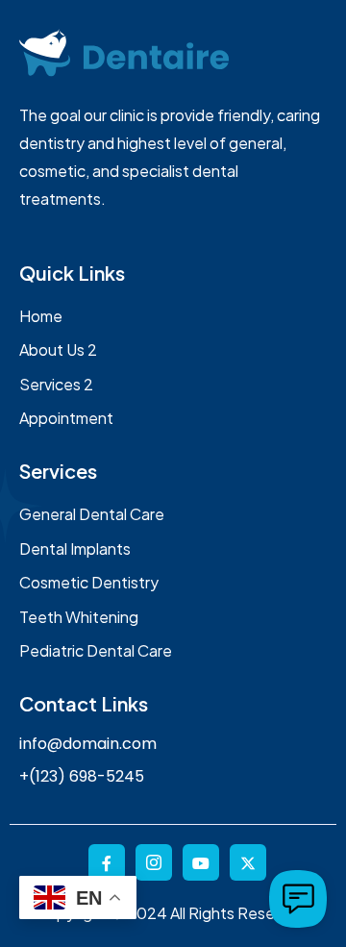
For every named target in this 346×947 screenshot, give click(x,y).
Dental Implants (75, 548)
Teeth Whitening (78, 617)
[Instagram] (154, 862)
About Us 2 (58, 349)
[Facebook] (106, 862)
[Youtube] (201, 862)
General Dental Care (91, 514)
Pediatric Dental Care (95, 650)
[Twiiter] (248, 862)
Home (40, 316)
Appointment (66, 418)
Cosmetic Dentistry (89, 582)
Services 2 (56, 384)
